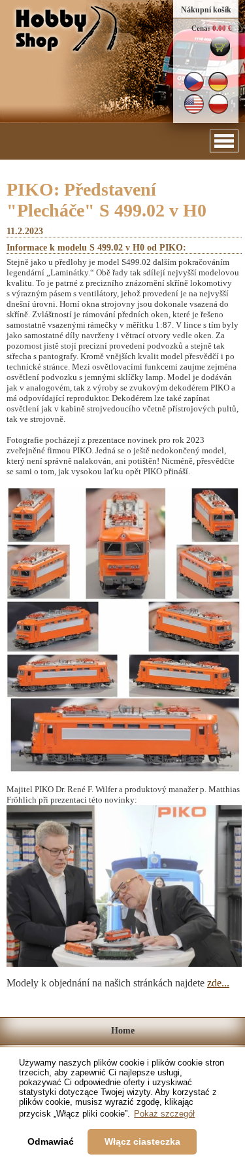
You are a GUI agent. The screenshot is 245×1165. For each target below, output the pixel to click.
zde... (218, 982)
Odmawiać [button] (50, 1141)
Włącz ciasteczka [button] (142, 1141)
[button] (224, 141)
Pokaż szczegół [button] (164, 1114)
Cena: (200, 28)
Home (123, 1030)
